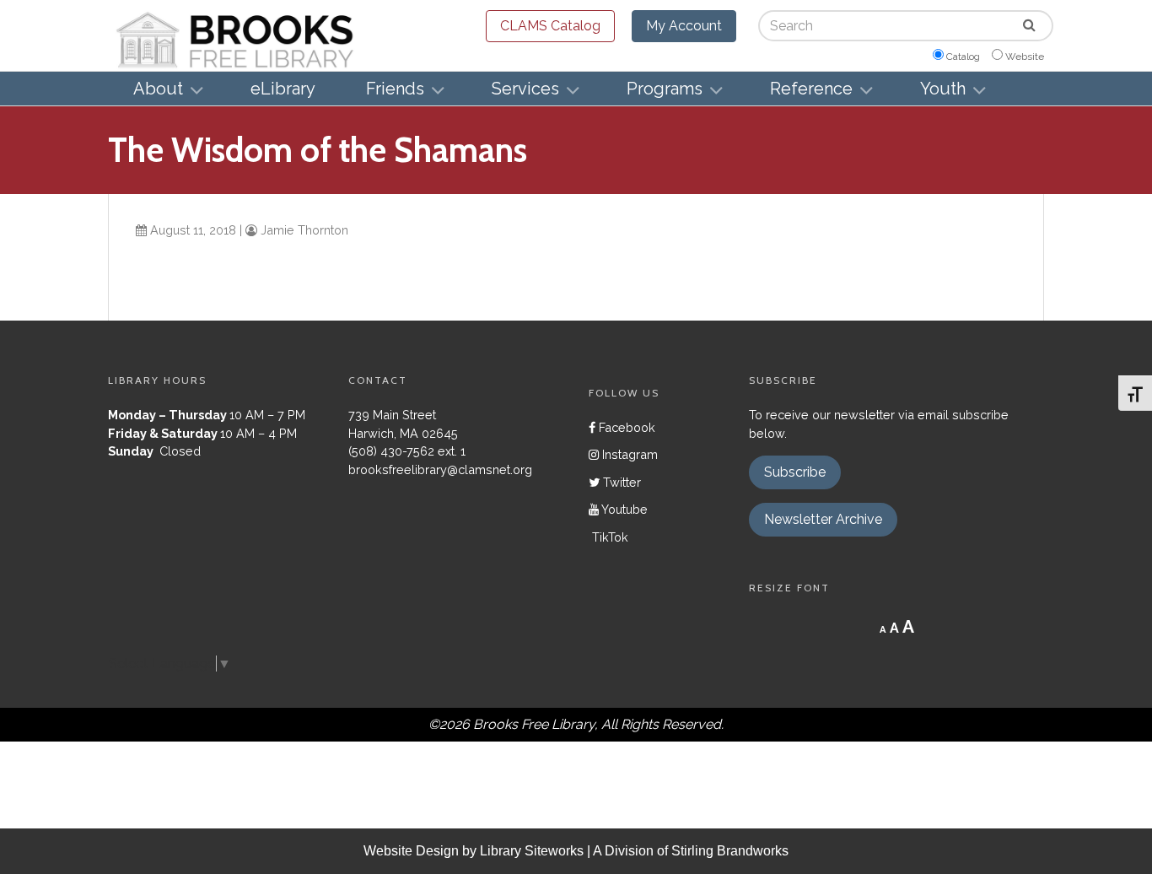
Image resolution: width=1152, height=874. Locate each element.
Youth (943, 88)
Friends (395, 88)
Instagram (628, 454)
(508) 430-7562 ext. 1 (407, 451)
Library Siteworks (532, 851)
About (158, 88)
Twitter (620, 482)
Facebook (625, 427)
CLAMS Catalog (550, 26)
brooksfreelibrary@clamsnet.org (440, 469)
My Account (684, 26)
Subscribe (795, 472)
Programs (665, 88)
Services (525, 88)
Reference (811, 88)
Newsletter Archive (823, 519)
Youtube (623, 509)
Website (1024, 56)
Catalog (963, 56)
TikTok (608, 537)
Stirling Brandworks (730, 851)
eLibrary (282, 88)
